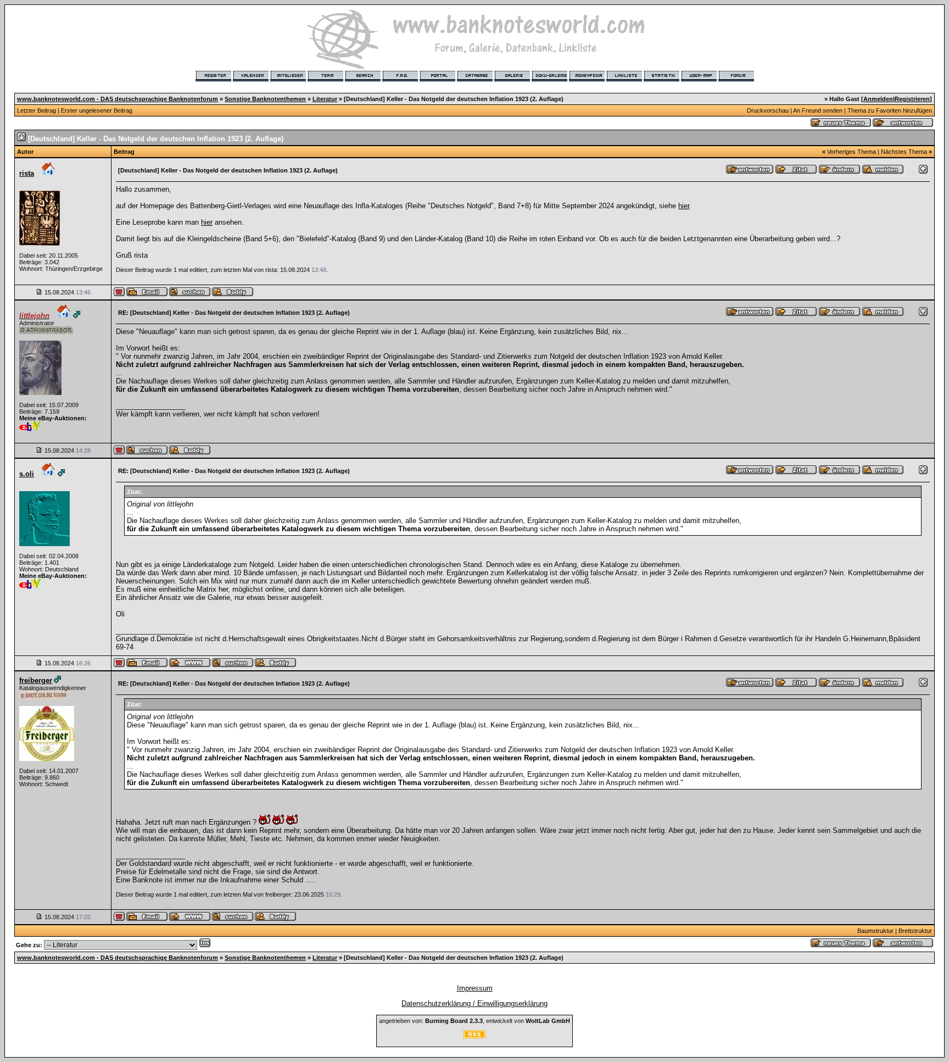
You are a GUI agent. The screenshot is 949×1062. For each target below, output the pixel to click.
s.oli (26, 474)
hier (683, 206)
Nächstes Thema (904, 151)
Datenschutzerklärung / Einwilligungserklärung (474, 1003)
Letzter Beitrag (36, 110)
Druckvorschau (768, 110)
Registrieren (912, 99)
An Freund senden (817, 110)
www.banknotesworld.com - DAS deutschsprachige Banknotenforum (117, 99)
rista (26, 173)
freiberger (35, 680)
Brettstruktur (915, 930)
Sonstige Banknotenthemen (265, 99)
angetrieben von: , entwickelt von (474, 1020)
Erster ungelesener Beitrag (96, 110)
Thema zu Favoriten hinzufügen (889, 110)
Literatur (324, 99)
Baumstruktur (875, 930)
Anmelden (878, 99)
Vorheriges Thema (851, 151)
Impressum (475, 988)
